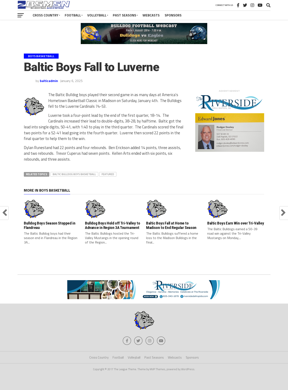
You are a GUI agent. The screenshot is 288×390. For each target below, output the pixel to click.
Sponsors (173, 15)
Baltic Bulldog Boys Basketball (74, 174)
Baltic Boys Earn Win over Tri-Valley (235, 223)
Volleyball (96, 15)
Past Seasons (124, 15)
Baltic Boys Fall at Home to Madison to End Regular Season (171, 225)
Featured (108, 174)
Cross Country (45, 15)
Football (73, 15)
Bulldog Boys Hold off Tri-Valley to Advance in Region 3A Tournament (112, 225)
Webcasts (151, 15)
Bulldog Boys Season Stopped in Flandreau (49, 225)
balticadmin (49, 80)
